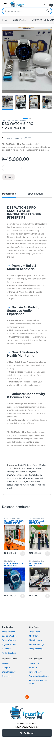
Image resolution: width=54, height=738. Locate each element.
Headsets (6, 648)
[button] (49, 29)
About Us (33, 667)
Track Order (34, 631)
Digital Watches (19, 20)
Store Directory (9, 672)
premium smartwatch (35, 478)
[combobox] (23, 11)
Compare (27, 138)
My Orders (33, 636)
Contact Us (34, 663)
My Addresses (35, 640)
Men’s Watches (8, 631)
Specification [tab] (35, 193)
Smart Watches (20, 120)
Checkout (6, 676)
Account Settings (36, 644)
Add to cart (29, 733)
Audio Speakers (9, 518)
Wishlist (5, 663)
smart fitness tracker (16, 481)
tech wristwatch (22, 485)
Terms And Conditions (38, 676)
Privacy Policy (35, 672)
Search (48, 11)
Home (4, 20)
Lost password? (36, 648)
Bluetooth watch (26, 468)
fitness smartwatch (26, 475)
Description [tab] (9, 193)
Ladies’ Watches (9, 636)
